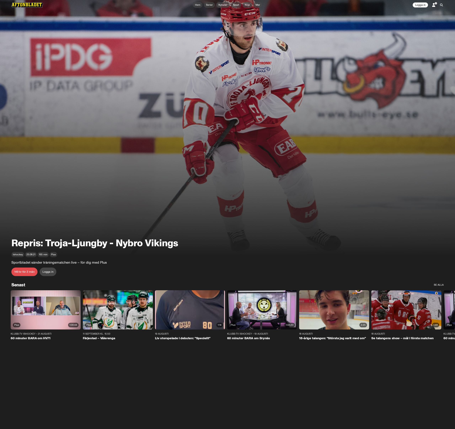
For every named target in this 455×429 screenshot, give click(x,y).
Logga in (420, 5)
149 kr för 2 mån (24, 271)
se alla (439, 284)
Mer (258, 4)
